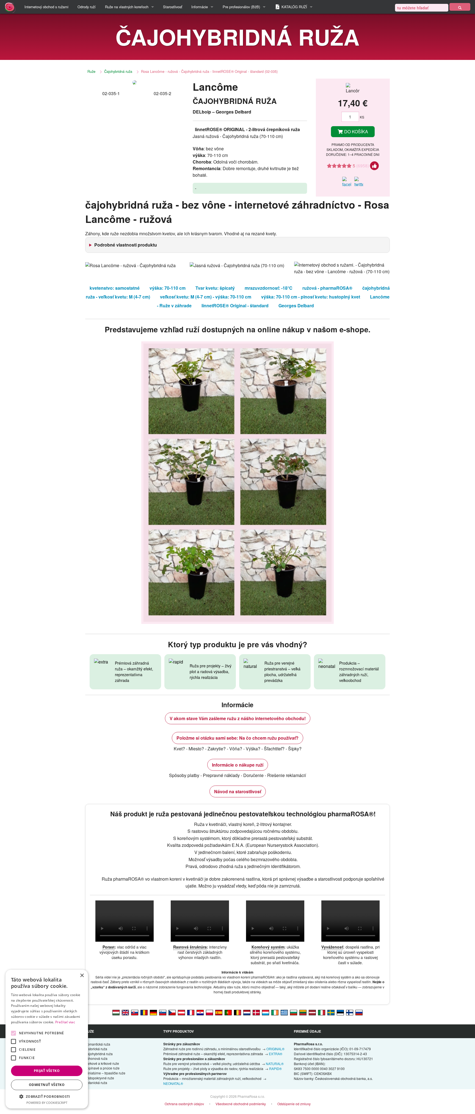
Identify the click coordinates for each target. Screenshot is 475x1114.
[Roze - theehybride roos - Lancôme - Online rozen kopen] (246, 1012)
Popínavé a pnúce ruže (102, 1068)
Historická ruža (96, 1048)
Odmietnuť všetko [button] (47, 1084)
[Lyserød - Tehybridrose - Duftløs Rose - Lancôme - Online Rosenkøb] (256, 1012)
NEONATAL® (173, 1083)
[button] (46, 1096)
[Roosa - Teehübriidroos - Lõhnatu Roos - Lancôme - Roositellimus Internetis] (340, 1012)
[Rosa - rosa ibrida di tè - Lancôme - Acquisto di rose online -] (321, 1012)
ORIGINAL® (275, 1048)
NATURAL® (275, 1063)
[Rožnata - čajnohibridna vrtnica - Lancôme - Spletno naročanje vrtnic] (162, 1012)
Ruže (91, 71)
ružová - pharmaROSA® (327, 288)
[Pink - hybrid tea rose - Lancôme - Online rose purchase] (125, 1012)
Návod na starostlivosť (237, 791)
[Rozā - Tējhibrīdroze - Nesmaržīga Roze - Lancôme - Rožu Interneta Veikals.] (312, 1012)
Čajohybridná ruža (118, 71)
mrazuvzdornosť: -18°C (268, 288)
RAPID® (275, 1068)
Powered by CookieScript (46, 1103)
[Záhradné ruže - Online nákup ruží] (459, 7)
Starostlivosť (172, 6)
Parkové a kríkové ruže (102, 1063)
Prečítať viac (65, 1022)
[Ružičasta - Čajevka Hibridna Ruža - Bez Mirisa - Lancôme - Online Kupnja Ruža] (200, 1012)
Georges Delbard (296, 305)
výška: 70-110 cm (168, 288)
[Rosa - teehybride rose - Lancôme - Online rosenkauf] (153, 1012)
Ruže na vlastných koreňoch (126, 6)
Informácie (199, 6)
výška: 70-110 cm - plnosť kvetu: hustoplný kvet (310, 297)
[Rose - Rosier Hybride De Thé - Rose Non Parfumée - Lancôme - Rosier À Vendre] (237, 1012)
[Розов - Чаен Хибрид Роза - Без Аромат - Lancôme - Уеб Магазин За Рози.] (293, 1012)
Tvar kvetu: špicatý (215, 288)
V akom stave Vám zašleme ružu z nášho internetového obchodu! (238, 718)
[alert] (46, 1039)
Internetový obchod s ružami (46, 6)
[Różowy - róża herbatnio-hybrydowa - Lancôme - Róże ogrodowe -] (209, 1012)
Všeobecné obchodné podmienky (241, 1103)
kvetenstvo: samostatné (115, 288)
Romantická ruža (97, 1044)
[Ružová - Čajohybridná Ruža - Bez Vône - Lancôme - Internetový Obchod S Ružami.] (134, 1012)
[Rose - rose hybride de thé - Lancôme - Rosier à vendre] (190, 1012)
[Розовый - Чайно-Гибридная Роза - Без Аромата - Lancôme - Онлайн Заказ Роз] (359, 1012)
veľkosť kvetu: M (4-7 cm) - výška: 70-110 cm (205, 297)
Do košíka (355, 131)
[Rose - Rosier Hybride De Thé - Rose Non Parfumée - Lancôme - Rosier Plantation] (265, 1012)
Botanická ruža (96, 1082)
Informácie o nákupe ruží (237, 765)
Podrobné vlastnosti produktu (125, 245)
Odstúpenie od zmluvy (294, 1103)
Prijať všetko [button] (47, 1070)
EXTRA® (275, 1053)
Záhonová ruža (96, 1058)
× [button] (82, 976)
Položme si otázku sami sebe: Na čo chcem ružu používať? (237, 738)
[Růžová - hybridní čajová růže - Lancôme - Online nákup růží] (172, 1012)
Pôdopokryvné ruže (99, 1078)
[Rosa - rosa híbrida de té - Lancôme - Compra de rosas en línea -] (218, 1012)
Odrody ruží (87, 6)
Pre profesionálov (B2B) (241, 6)
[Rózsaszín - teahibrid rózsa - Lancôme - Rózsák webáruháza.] (116, 1012)
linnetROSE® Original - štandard (235, 305)
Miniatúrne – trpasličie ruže (105, 1073)
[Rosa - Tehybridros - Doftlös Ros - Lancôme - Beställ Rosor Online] (331, 1012)
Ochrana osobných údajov (184, 1103)
